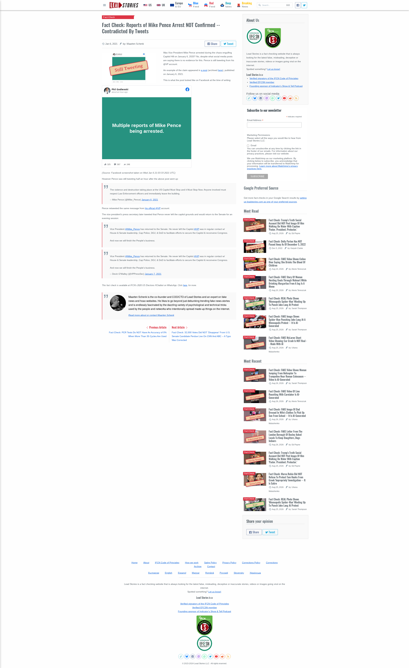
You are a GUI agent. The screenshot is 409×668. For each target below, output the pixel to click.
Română (209, 573)
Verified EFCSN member (262, 82)
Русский (224, 573)
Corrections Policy (251, 562)
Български (153, 573)
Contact (211, 566)
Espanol (182, 573)
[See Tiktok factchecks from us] (248, 98)
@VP (196, 229)
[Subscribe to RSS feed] (296, 98)
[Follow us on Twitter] (278, 98)
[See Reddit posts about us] (290, 98)
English (168, 573)
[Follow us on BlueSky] (254, 98)
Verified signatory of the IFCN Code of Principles (274, 78)
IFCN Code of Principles (167, 562)
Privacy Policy (229, 562)
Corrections (272, 562)
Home (134, 562)
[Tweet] (304, 5)
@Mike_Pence (132, 229)
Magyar (196, 573)
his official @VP (153, 208)
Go (288, 5)
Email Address (255, 120)
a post (204, 70)
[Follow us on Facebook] (260, 98)
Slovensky (239, 573)
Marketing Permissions (258, 135)
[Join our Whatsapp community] (272, 98)
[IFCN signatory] (204, 625)
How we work (191, 562)
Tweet (229, 44)
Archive (197, 566)
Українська (255, 573)
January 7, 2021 (153, 274)
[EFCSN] (204, 643)
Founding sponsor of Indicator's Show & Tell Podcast (276, 86)
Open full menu (104, 5)
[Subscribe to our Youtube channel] (284, 98)
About (146, 562)
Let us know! (273, 69)
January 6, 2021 (150, 199)
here (220, 70)
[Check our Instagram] (266, 98)
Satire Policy (210, 562)
